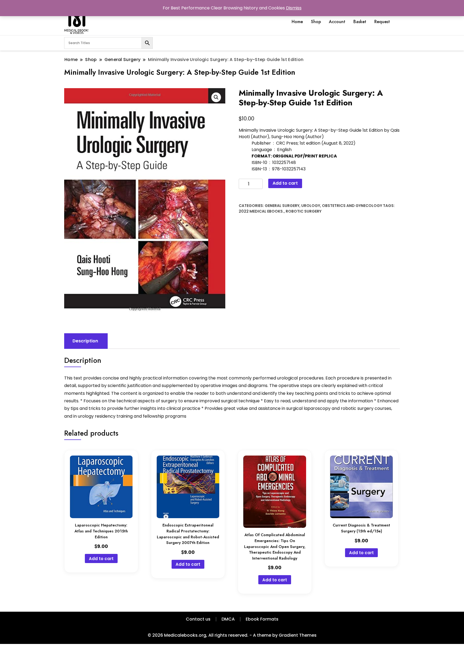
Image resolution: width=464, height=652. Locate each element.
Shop (316, 22)
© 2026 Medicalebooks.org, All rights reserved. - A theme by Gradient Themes (232, 635)
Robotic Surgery (303, 211)
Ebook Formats (262, 619)
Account (337, 22)
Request (382, 22)
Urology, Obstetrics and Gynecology (341, 205)
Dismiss (294, 8)
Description (85, 341)
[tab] (85, 341)
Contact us (198, 619)
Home (297, 22)
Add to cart (285, 183)
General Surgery (282, 205)
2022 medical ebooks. (261, 211)
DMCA (228, 619)
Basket (359, 22)
